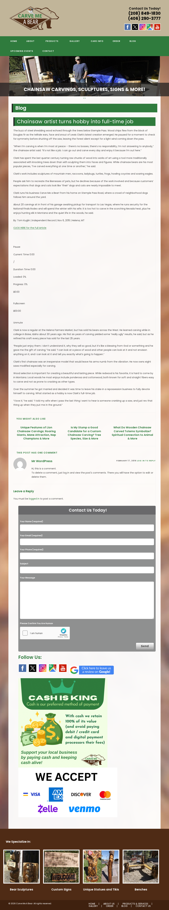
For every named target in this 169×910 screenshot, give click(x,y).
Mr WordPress (42, 461)
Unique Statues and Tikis (101, 889)
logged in (34, 498)
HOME (92, 903)
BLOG (124, 906)
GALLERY (93, 906)
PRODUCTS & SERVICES (135, 903)
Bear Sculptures (21, 889)
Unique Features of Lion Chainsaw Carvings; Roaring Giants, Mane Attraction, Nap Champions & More (36, 433)
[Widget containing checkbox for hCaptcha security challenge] (45, 633)
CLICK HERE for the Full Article (29, 227)
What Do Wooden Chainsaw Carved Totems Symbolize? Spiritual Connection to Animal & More (132, 433)
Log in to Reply (146, 460)
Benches (141, 889)
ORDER (109, 906)
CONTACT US (143, 906)
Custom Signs (61, 889)
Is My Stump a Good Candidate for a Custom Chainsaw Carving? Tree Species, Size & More (84, 433)
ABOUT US (109, 903)
